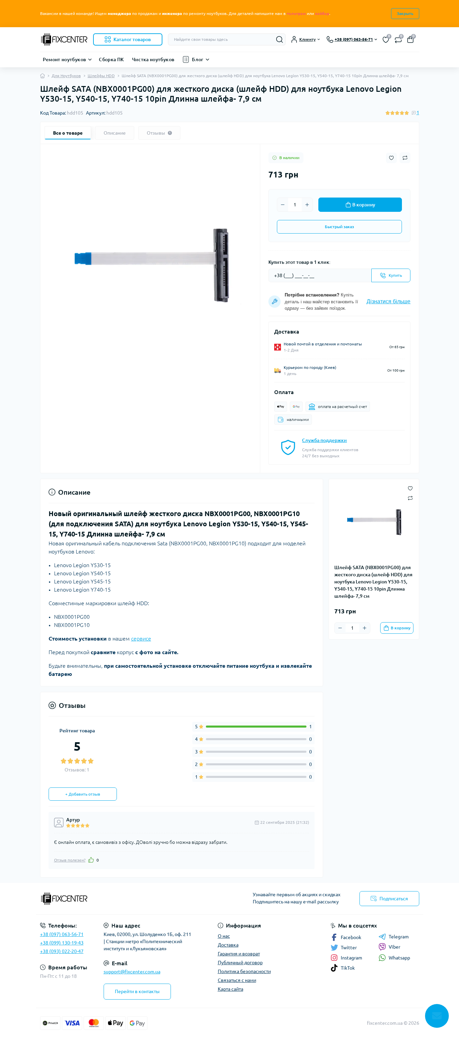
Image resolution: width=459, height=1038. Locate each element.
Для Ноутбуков (66, 75)
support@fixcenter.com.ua (132, 971)
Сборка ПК (111, 59)
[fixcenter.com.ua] (133, 898)
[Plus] (307, 204)
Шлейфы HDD (101, 75)
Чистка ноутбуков (153, 59)
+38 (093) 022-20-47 (62, 951)
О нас (224, 936)
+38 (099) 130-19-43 (62, 943)
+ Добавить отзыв (82, 794)
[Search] (279, 39)
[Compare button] (405, 157)
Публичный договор (240, 962)
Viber (394, 947)
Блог (197, 59)
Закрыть (405, 13)
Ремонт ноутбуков (64, 59)
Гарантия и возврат (239, 953)
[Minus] (282, 204)
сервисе (141, 638)
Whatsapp (399, 957)
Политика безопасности (244, 971)
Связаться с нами (237, 980)
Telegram (399, 936)
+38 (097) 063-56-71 (62, 934)
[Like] (91, 860)
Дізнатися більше (388, 301)
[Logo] (64, 39)
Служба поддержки (324, 440)
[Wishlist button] (391, 158)
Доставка (228, 945)
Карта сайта (230, 989)
